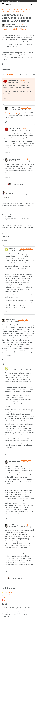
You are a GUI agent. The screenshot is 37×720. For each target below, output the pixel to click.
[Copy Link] (27, 26)
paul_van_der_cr (13, 80)
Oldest (9, 75)
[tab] (6, 69)
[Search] (31, 4)
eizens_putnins (14, 249)
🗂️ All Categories (7, 592)
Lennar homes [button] (24, 614)
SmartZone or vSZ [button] (23, 607)
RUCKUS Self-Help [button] (8, 607)
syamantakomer (11, 192)
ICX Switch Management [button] (10, 614)
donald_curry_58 (11, 24)
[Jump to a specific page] (33, 74)
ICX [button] (15, 610)
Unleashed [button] (6, 616)
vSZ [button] (5, 612)
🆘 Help (4, 600)
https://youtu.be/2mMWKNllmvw (14, 29)
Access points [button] (13, 612)
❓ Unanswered (18, 597)
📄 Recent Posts (7, 595)
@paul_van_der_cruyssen (14, 113)
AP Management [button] (24, 610)
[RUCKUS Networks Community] (8, 4)
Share (4, 64)
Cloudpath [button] (6, 610)
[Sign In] (34, 4)
